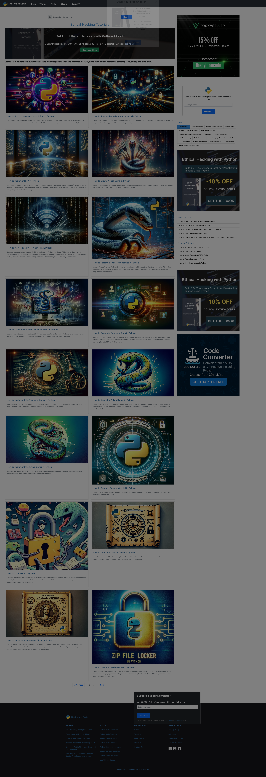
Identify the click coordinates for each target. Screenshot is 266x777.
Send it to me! (133, 47)
